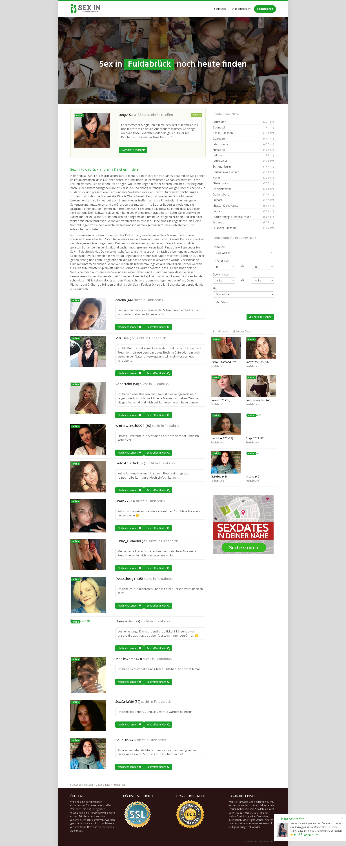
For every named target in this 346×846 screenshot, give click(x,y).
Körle (243, 178)
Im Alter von (221, 261)
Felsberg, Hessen (243, 228)
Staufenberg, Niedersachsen (243, 217)
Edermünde (243, 144)
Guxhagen (243, 139)
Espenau (243, 222)
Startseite (220, 9)
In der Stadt (220, 302)
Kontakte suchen (261, 317)
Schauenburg (243, 166)
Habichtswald (243, 189)
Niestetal (243, 150)
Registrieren (265, 9)
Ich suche (219, 247)
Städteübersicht (242, 9)
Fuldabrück (154, 300)
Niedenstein (243, 183)
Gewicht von (221, 274)
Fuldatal (243, 200)
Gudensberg (243, 194)
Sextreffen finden (157, 327)
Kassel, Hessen (243, 133)
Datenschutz (267, 841)
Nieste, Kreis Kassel (243, 206)
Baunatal (243, 127)
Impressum (251, 841)
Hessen (88, 784)
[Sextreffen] (86, 9)
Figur (216, 288)
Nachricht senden (131, 150)
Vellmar (243, 155)
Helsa (243, 211)
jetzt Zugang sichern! (307, 834)
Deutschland (103, 784)
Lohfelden (243, 122)
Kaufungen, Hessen (243, 172)
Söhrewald (243, 161)
